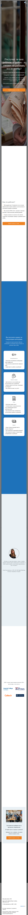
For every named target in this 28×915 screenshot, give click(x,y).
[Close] (25, 2)
